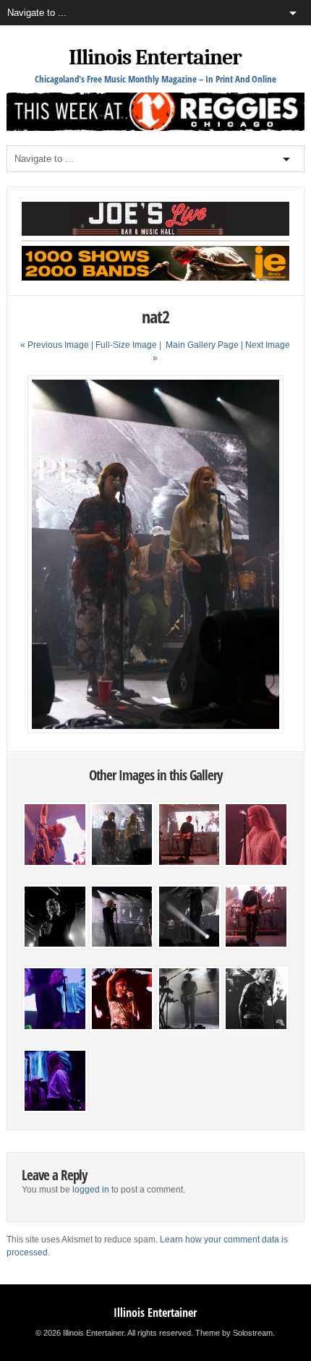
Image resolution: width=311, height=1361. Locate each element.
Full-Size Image (126, 345)
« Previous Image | (57, 345)
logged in (90, 1190)
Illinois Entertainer (155, 57)
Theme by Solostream (234, 1332)
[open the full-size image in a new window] (155, 730)
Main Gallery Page (202, 345)
